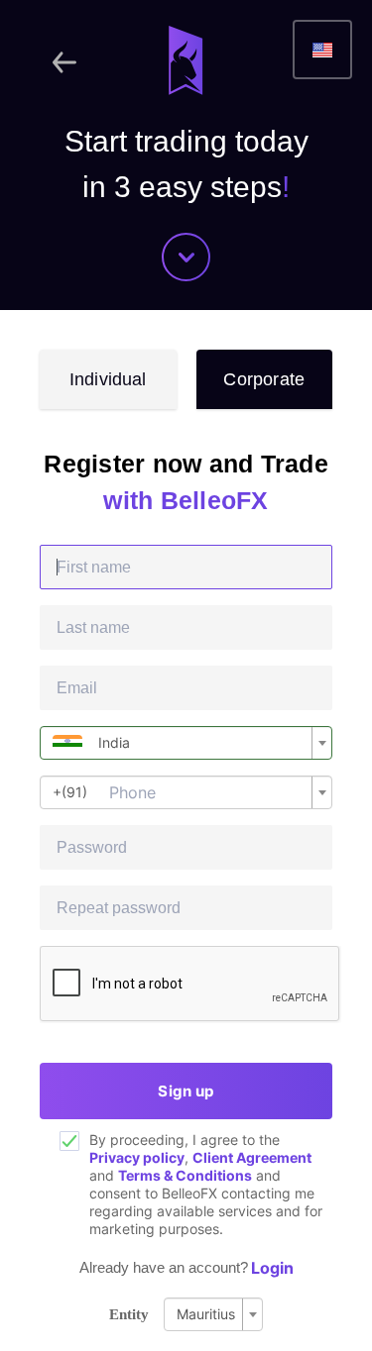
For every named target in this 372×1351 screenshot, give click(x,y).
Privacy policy (137, 1157)
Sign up (185, 1091)
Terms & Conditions (185, 1175)
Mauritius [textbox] (206, 1313)
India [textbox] (114, 742)
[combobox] (186, 743)
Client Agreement (251, 1157)
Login (272, 1268)
